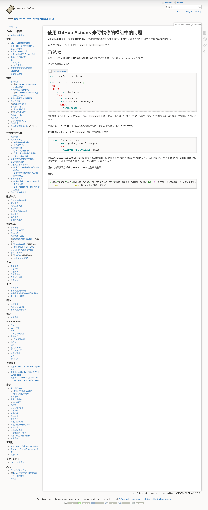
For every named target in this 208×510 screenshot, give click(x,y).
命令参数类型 (16, 277)
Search (200, 7)
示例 (12, 345)
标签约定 (14, 427)
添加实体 (14, 304)
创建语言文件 (16, 74)
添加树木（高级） (18, 236)
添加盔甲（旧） (17, 107)
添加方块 (14, 137)
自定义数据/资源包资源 (21, 424)
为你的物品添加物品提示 (21, 98)
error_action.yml (59, 71)
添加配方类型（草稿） (23, 391)
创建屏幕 (14, 438)
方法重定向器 (19, 339)
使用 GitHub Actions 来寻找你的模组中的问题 (34, 19)
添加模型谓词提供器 (19, 126)
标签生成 (14, 214)
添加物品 (14, 82)
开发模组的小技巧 (18, 433)
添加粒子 (14, 416)
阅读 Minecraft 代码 (19, 51)
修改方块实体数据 (21, 151)
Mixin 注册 (15, 328)
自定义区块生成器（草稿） (22, 250)
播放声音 (14, 419)
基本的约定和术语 (18, 57)
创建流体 (14, 317)
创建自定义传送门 (21, 258)
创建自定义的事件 (18, 291)
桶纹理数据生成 (20, 211)
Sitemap (198, 11)
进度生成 (14, 203)
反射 (12, 356)
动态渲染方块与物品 (19, 165)
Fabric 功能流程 (17, 462)
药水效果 (14, 413)
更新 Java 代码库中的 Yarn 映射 (24, 446)
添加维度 (17, 255)
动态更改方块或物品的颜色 (22, 159)
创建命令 (14, 266)
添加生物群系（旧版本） (24, 247)
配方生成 (14, 217)
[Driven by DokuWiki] (137, 503)
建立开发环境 (16, 49)
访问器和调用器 (17, 334)
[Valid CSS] (124, 503)
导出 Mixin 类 (16, 350)
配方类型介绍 (16, 388)
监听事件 (14, 288)
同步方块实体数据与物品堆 (25, 153)
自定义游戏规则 (17, 422)
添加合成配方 (16, 101)
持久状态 (17, 402)
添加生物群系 (19, 244)
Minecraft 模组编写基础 (21, 43)
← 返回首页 (11, 26)
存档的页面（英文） (19, 470)
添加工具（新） (20, 112)
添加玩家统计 (16, 430)
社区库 (13, 479)
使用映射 (14, 454)
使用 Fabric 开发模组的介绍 (23, 46)
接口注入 (14, 359)
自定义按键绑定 (17, 408)
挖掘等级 (14, 397)
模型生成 (14, 209)
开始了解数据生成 (18, 200)
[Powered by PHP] (97, 503)
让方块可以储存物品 (19, 156)
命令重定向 (15, 274)
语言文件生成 (16, 220)
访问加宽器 (15, 353)
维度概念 (14, 228)
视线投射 (14, 405)
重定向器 (14, 336)
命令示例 (14, 280)
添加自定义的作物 (18, 192)
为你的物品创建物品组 (20, 90)
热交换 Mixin (16, 347)
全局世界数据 (16, 399)
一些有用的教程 (17, 476)
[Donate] (83, 503)
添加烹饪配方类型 (21, 394)
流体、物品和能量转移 (20, 435)
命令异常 (14, 269)
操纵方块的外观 (17, 162)
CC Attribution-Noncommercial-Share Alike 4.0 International (145, 499)
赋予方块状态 (16, 140)
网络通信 (14, 410)
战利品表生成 (16, 206)
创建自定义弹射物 (18, 310)
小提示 (13, 342)
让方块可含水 (19, 145)
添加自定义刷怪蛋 (18, 307)
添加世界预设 (16, 253)
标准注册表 (18, 65)
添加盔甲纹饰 (19, 109)
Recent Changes (184, 11)
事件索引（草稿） (18, 296)
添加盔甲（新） (20, 104)
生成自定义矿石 (17, 230)
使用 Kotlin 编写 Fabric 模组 (23, 54)
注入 (12, 331)
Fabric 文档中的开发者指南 (25, 473)
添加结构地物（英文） (23, 239)
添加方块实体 (16, 148)
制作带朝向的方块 (21, 142)
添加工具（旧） (17, 115)
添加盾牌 (14, 118)
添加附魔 (14, 123)
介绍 (12, 325)
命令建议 (14, 272)
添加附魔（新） (20, 121)
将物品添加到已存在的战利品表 (24, 293)
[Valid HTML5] (110, 503)
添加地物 (14, 233)
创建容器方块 (16, 178)
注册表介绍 (15, 63)
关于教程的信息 (17, 35)
